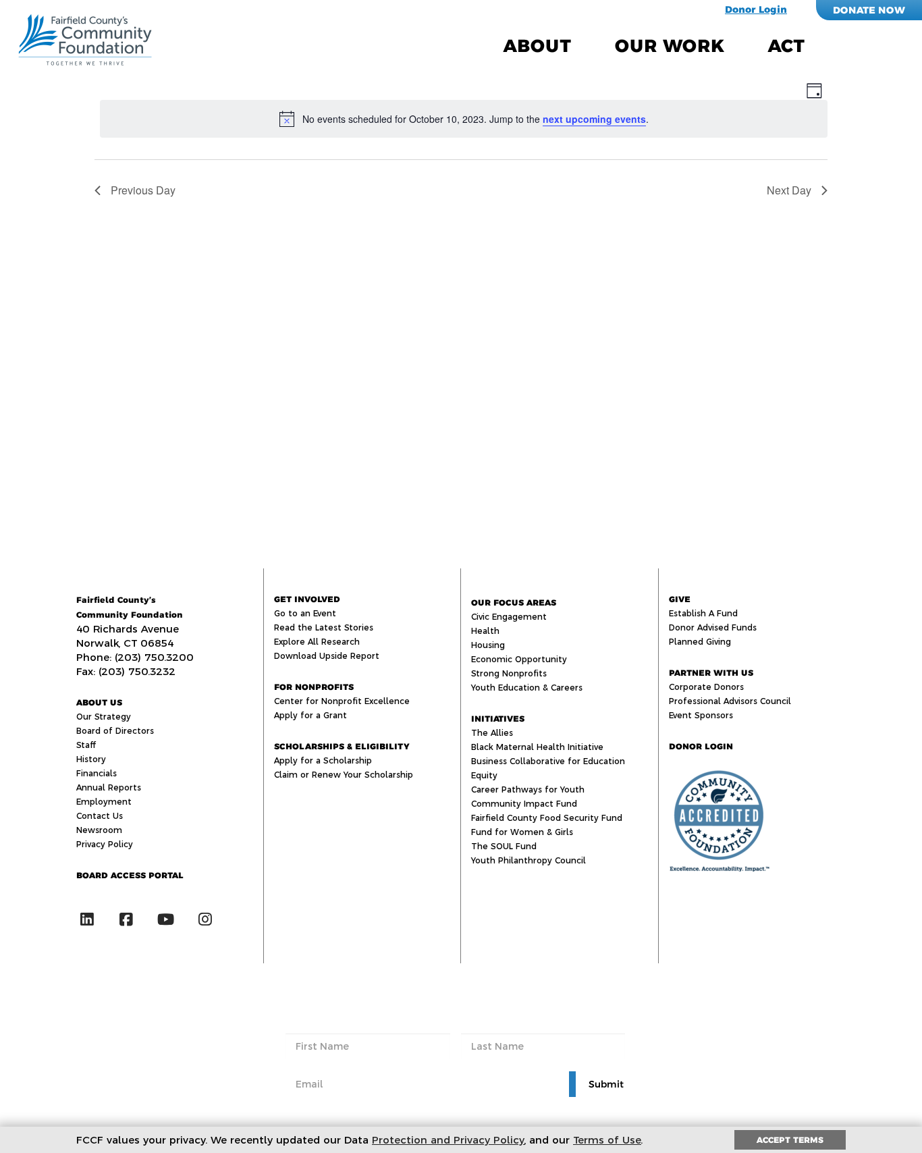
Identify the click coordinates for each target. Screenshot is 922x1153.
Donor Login (756, 9)
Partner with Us (711, 673)
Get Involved (307, 599)
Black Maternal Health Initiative (537, 747)
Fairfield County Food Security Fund (546, 818)
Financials (96, 773)
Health (485, 631)
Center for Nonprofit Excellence (342, 701)
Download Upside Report (326, 656)
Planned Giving (700, 642)
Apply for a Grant (310, 715)
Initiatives (497, 719)
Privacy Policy (104, 844)
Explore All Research (317, 642)
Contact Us (99, 816)
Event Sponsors (701, 715)
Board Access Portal (130, 875)
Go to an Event (305, 613)
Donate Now (869, 10)
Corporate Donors (706, 687)
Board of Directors (115, 731)
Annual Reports (108, 787)
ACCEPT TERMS (790, 1140)
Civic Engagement (509, 617)
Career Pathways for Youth (528, 789)
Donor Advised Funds (713, 627)
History (91, 759)
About (537, 46)
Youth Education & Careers (526, 687)
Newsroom (99, 830)
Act (786, 46)
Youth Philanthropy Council (528, 860)
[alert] (464, 119)
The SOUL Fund (504, 846)
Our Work (669, 46)
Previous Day (143, 190)
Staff (86, 745)
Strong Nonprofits (509, 673)
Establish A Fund (703, 613)
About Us (99, 702)
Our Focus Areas (513, 602)
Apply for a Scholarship (323, 760)
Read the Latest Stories (323, 627)
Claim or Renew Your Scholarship (343, 775)
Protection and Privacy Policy (448, 1139)
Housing (488, 645)
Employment (104, 802)
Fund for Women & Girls (522, 832)
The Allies (492, 733)
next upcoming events (594, 119)
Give (679, 599)
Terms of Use (607, 1139)
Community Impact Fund (524, 804)
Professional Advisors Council (730, 701)
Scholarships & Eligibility (341, 746)
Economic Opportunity (519, 659)
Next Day (789, 190)
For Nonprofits (314, 687)
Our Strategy (103, 717)
